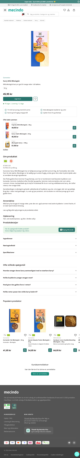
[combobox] (42, 14)
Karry (36, 20)
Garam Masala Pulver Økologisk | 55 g (39, 341)
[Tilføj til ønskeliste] (35, 99)
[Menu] (5, 10)
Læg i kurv (18, 99)
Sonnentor (6, 78)
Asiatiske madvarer (9, 20)
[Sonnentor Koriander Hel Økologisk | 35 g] (15, 320)
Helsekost (18, 20)
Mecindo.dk (13, 450)
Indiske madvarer (28, 20)
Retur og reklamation (11, 428)
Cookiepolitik (30, 455)
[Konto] (68, 10)
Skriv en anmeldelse (40, 374)
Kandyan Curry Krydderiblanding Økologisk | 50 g (64, 341)
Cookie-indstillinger (57, 455)
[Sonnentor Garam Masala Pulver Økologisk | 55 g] (40, 320)
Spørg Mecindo (68, 230)
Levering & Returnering (12, 421)
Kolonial (42, 20)
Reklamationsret (9, 431)
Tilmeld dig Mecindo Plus (32, 418)
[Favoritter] (64, 10)
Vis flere (5, 149)
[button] (74, 10)
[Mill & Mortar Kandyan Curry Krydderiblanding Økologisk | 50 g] (65, 320)
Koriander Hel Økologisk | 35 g (13, 340)
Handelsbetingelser (17, 455)
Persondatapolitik (42, 455)
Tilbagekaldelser (9, 425)
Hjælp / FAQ (8, 418)
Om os (6, 455)
